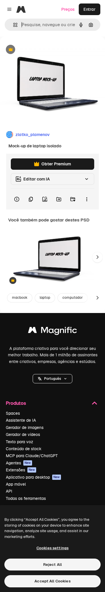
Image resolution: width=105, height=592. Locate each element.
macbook (19, 297)
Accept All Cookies (52, 581)
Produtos (16, 403)
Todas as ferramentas (26, 498)
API (9, 491)
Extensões (20, 470)
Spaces (13, 413)
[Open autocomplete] (13, 25)
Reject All (52, 564)
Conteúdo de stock (23, 448)
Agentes (18, 463)
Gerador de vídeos (23, 434)
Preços (68, 9)
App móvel (16, 484)
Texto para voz (19, 441)
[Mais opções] (86, 199)
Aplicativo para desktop (33, 477)
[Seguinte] (97, 257)
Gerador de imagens (24, 427)
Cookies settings (52, 548)
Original (37, 50)
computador (72, 297)
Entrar (89, 9)
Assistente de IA (21, 420)
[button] (52, 378)
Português (52, 378)
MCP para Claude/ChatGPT (32, 455)
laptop (45, 297)
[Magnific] (52, 331)
